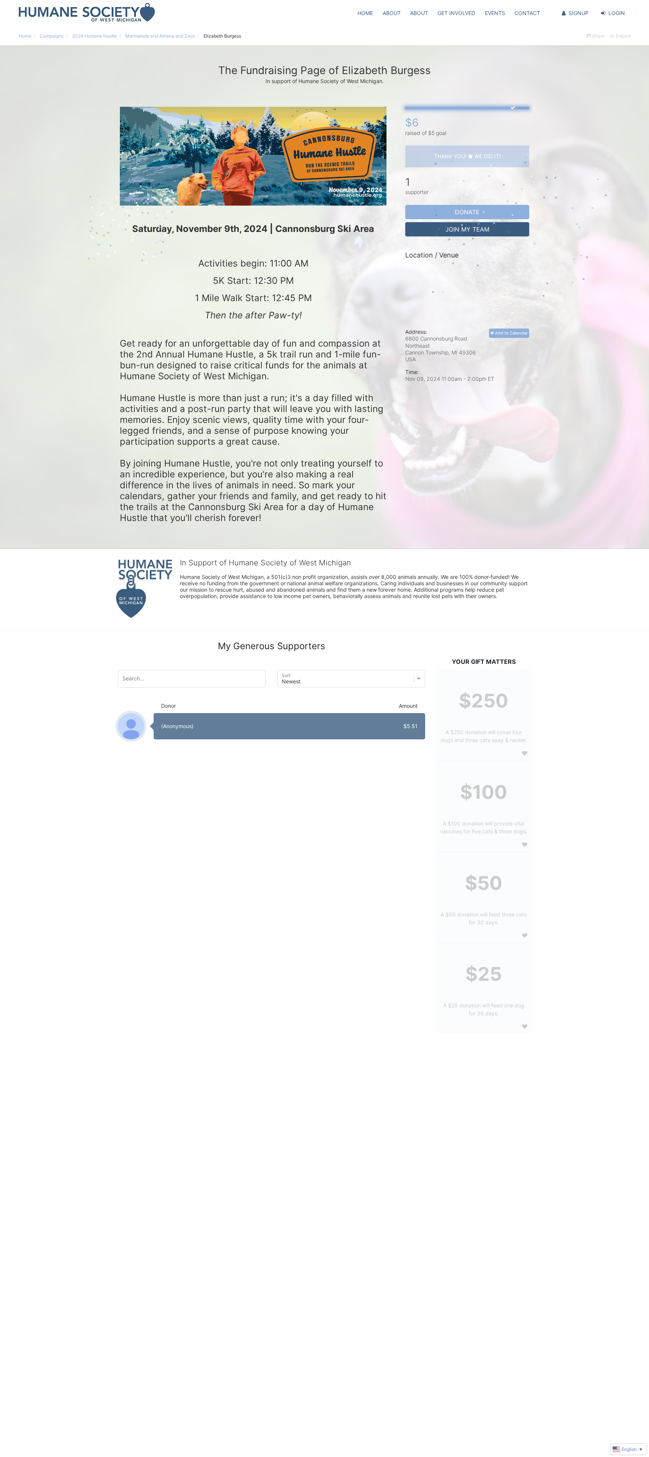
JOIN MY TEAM (467, 229)
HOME (365, 13)
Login (616, 13)
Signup (579, 13)
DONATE (467, 212)
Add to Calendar (511, 333)
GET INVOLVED (456, 13)
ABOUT (392, 13)
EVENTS (495, 13)
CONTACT (527, 13)
